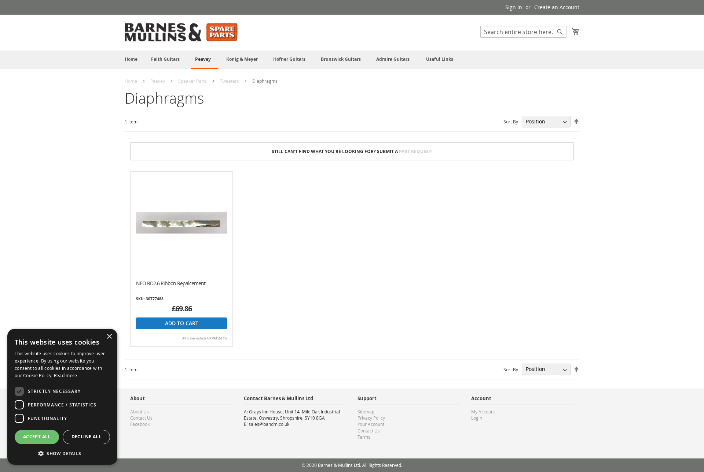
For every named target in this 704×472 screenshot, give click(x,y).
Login (476, 418)
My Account (483, 412)
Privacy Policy (371, 418)
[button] (62, 453)
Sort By (510, 121)
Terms (364, 437)
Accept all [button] (37, 437)
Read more (65, 375)
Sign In (513, 7)
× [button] (109, 336)
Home (131, 81)
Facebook (140, 424)
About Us (139, 412)
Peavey (158, 81)
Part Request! (415, 151)
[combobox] (523, 32)
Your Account (371, 424)
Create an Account (556, 7)
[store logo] (181, 32)
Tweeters (230, 81)
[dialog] (62, 397)
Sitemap (366, 412)
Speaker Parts (193, 81)
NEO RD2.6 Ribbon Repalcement (170, 283)
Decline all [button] (86, 437)
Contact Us (141, 418)
